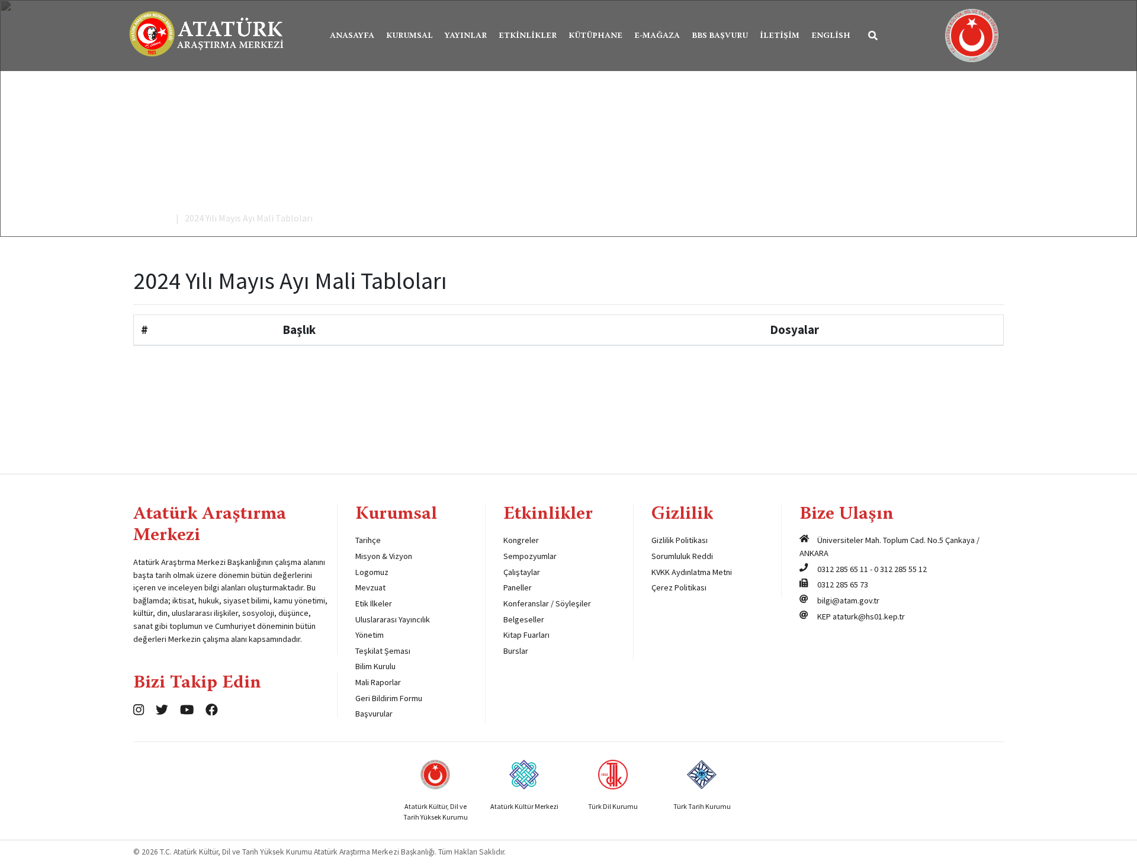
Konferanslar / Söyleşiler (547, 603)
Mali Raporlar (378, 682)
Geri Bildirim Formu (388, 698)
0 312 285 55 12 (900, 569)
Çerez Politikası (678, 587)
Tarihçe (368, 540)
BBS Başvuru (720, 36)
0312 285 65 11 (842, 569)
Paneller (517, 587)
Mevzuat (370, 587)
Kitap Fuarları (526, 634)
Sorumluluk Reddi (682, 556)
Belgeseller (523, 619)
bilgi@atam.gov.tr (848, 600)
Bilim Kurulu (375, 666)
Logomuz (371, 572)
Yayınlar (466, 36)
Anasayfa (352, 36)
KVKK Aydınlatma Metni (691, 572)
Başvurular (374, 713)
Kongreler (521, 540)
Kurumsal (409, 36)
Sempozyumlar (530, 556)
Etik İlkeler (373, 603)
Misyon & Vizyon (383, 556)
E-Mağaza (657, 36)
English (830, 36)
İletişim (779, 36)
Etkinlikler (528, 36)
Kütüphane (595, 36)
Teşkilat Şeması (382, 650)
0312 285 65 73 (842, 584)
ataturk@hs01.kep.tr (869, 616)
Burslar (515, 650)
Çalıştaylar (521, 572)
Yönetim (369, 634)
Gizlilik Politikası (679, 540)
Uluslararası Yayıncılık (392, 619)
